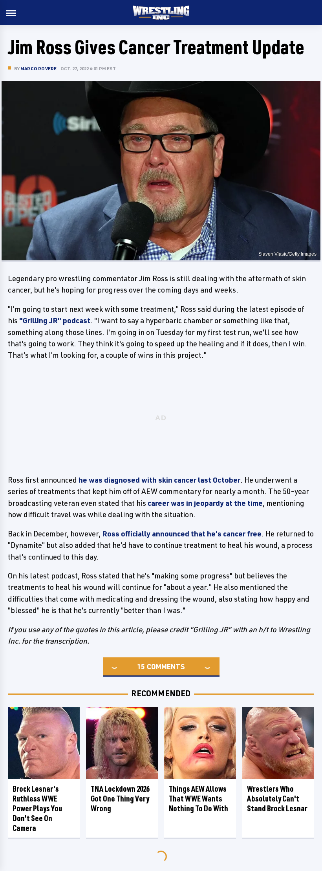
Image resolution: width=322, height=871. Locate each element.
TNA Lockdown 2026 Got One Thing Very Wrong (120, 798)
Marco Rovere (38, 68)
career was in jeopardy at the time (205, 503)
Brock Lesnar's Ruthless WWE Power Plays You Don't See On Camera (37, 808)
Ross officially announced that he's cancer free (182, 533)
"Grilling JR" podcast (54, 320)
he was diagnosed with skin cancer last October (159, 480)
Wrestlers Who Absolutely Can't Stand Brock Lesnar (277, 798)
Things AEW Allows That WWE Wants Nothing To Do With (198, 798)
